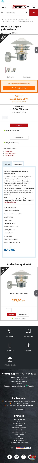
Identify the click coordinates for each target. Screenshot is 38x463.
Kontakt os (19, 384)
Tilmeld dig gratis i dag (19, 88)
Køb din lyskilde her (10, 202)
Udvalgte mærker (19, 434)
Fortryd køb (19, 426)
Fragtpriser (8, 151)
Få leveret (11, 314)
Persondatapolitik (19, 440)
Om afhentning (9, 155)
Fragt (19, 421)
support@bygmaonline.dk (19, 381)
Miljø (19, 436)
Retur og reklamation (19, 423)
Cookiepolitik (19, 438)
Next (36, 293)
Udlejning (19, 430)
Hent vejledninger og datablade (19, 442)
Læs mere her (19, 410)
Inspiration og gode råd (19, 432)
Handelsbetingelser (19, 419)
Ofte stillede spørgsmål (19, 428)
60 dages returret (10, 153)
